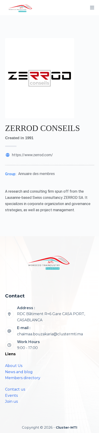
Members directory (22, 378)
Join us (11, 401)
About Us (13, 366)
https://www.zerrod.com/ (32, 155)
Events (11, 395)
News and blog (19, 372)
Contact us (15, 389)
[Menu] (92, 8)
